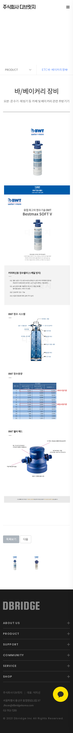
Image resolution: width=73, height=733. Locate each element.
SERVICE (10, 666)
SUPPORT (11, 644)
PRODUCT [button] (11, 70)
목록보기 (11, 539)
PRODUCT (11, 634)
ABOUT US (11, 623)
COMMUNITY (13, 655)
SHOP (7, 677)
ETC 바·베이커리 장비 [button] (54, 70)
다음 (25, 539)
